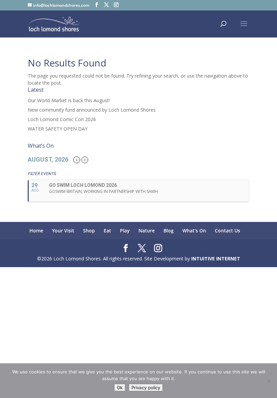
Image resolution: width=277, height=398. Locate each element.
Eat (107, 230)
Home (36, 230)
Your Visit (63, 230)
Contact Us (227, 230)
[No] (268, 380)
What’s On (194, 230)
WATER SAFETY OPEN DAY (57, 128)
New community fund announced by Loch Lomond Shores (92, 110)
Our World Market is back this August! (69, 100)
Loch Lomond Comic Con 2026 (62, 119)
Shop (89, 230)
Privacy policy (145, 387)
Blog (168, 230)
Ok (120, 387)
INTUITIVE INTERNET (215, 258)
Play (125, 230)
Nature (146, 230)
